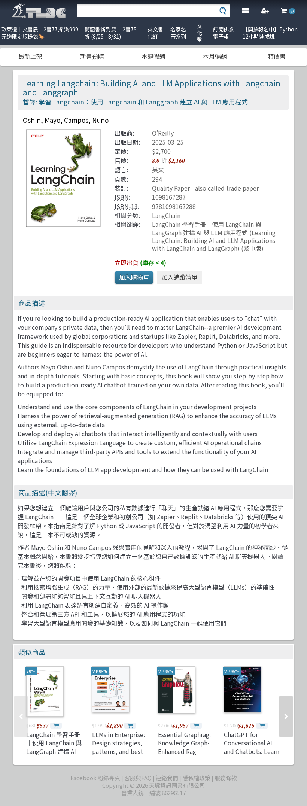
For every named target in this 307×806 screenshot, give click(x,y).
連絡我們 (167, 778)
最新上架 (30, 56)
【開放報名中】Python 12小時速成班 (270, 32)
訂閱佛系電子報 (223, 32)
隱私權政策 (196, 778)
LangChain (166, 215)
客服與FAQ (138, 778)
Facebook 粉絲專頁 (95, 778)
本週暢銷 (153, 56)
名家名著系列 (178, 32)
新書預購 (92, 56)
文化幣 (199, 32)
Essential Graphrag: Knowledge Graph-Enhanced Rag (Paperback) (184, 747)
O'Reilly (163, 132)
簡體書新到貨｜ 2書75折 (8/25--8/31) (111, 32)
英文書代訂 (155, 32)
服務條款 (226, 778)
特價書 (277, 56)
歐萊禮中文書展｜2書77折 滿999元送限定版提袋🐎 (39, 32)
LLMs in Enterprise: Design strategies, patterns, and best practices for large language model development (118, 755)
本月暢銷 (215, 56)
